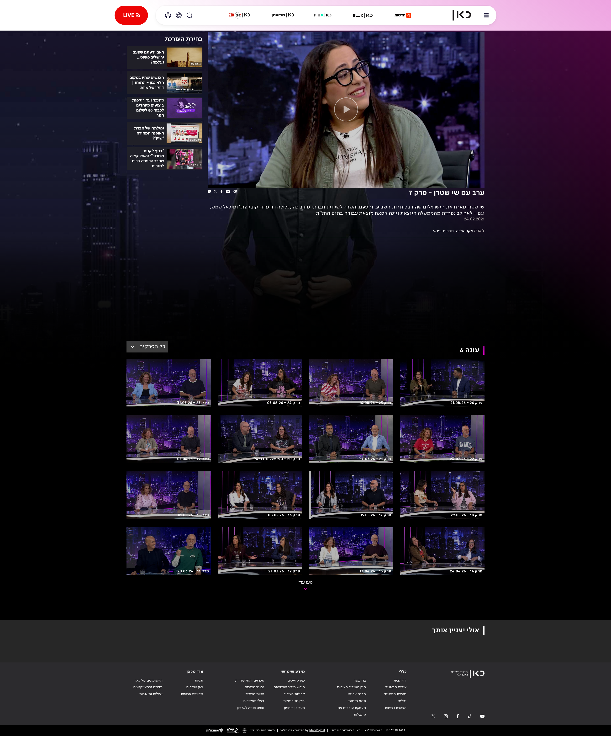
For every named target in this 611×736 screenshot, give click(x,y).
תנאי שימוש (357, 701)
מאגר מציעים (254, 687)
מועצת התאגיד (395, 694)
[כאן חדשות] (403, 15)
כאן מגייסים (296, 681)
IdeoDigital (317, 730)
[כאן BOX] (363, 15)
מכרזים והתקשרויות (249, 681)
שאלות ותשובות (151, 694)
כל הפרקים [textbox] (152, 347)
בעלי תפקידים (253, 701)
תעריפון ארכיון (294, 708)
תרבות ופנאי (443, 231)
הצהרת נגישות (395, 708)
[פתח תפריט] (486, 15)
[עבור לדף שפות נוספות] (179, 15)
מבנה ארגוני (357, 694)
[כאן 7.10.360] (239, 15)
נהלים (402, 701)
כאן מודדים (194, 687)
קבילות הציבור (294, 694)
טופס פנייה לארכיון (250, 708)
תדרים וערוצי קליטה (148, 687)
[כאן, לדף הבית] (458, 15)
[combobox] (147, 346)
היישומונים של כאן (149, 681)
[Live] (131, 15)
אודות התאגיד (395, 687)
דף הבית (400, 681)
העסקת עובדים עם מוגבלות (351, 711)
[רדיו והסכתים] (323, 15)
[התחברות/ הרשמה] (168, 15)
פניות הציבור (255, 694)
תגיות (199, 681)
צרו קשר (360, 681)
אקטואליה (464, 231)
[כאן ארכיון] (283, 15)
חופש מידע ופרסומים (289, 687)
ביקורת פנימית (294, 701)
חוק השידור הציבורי (351, 687)
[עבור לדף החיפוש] (189, 15)
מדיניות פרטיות (192, 694)
